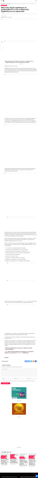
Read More (7, 357)
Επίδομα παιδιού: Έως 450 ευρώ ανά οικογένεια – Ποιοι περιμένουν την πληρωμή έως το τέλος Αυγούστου (32, 462)
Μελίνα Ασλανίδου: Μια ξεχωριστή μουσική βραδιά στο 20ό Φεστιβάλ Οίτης (14, 461)
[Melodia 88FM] (3, 1)
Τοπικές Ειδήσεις (3, 5)
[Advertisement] (19, 431)
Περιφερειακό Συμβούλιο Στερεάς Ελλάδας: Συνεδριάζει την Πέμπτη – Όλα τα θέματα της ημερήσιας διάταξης (23, 462)
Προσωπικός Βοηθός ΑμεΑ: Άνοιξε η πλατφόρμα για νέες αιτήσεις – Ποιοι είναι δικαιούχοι (5, 461)
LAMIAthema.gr (26, 352)
